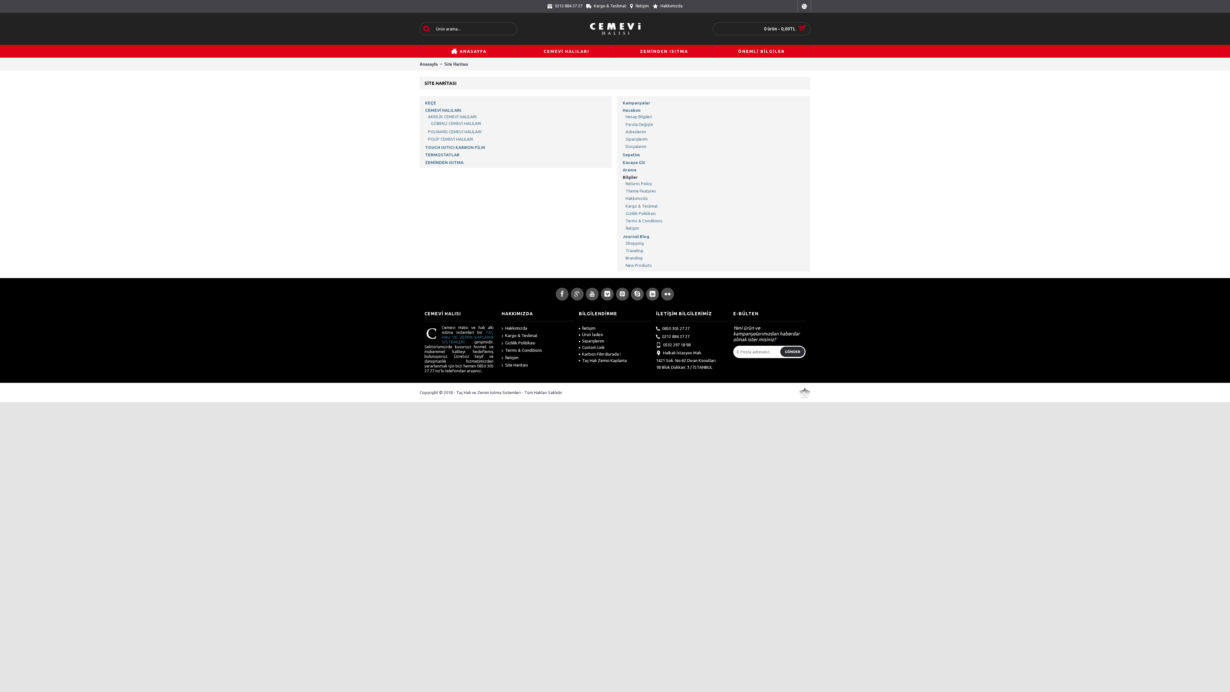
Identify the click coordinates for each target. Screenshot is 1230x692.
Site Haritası (516, 365)
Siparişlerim (637, 139)
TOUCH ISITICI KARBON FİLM (455, 147)
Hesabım (632, 110)
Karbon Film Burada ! (601, 354)
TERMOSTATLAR (442, 154)
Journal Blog (636, 236)
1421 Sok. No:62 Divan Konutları (686, 360)
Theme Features (641, 191)
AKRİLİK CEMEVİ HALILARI (452, 116)
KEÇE (430, 103)
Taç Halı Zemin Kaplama (604, 360)
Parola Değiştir (639, 124)
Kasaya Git (634, 162)
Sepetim (631, 154)
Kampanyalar (636, 103)
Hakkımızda (637, 198)
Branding (634, 258)
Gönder (792, 352)
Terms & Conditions (644, 220)
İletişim (632, 228)
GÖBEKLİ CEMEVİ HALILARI (456, 123)
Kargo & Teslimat (642, 206)
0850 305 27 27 (676, 328)
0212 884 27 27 (676, 336)
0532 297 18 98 (677, 344)
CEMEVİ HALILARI (443, 110)
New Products (639, 265)
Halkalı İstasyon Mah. (682, 352)
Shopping (635, 243)
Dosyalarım (636, 146)
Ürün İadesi (592, 334)
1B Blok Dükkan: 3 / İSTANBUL (684, 367)
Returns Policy (639, 183)
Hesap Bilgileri (639, 116)
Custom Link (593, 347)
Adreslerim (636, 131)
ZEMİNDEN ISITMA (444, 162)
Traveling (634, 250)
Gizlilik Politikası (641, 213)
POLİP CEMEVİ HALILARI (450, 139)
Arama (629, 170)
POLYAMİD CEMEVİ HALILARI (454, 131)
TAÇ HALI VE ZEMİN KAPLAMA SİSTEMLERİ (468, 337)
